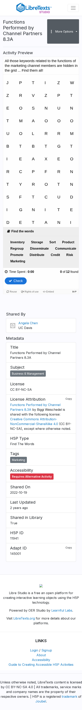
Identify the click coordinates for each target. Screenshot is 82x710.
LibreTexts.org (24, 618)
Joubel (40, 701)
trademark (69, 696)
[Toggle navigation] (73, 8)
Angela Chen (28, 323)
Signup (46, 650)
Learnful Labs (61, 610)
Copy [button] (68, 398)
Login (34, 650)
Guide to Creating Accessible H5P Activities (41, 665)
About (41, 655)
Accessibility (41, 660)
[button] (63, 31)
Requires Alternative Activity (32, 476)
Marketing (18, 460)
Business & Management (28, 373)
